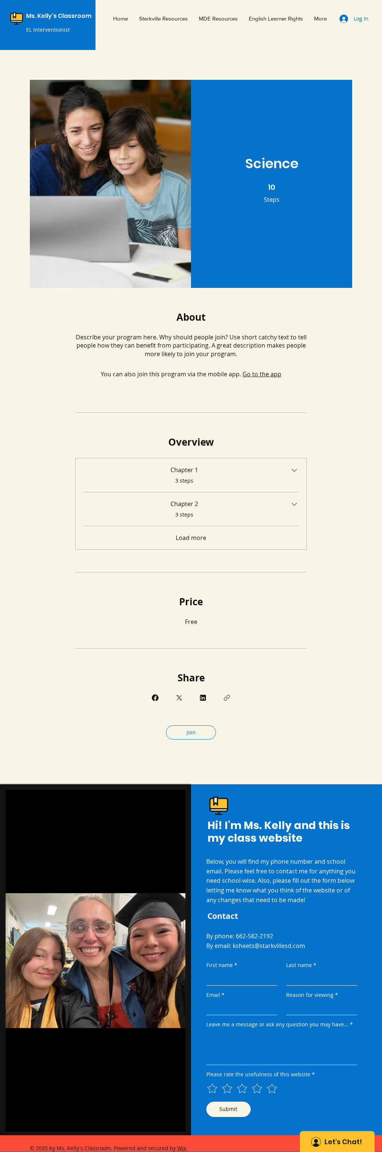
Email (215, 994)
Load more (191, 538)
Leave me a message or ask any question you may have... (279, 1024)
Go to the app (261, 374)
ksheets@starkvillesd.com (269, 946)
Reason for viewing (312, 994)
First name (221, 965)
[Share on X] (179, 697)
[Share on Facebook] (155, 697)
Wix (181, 1148)
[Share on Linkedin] (202, 697)
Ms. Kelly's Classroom (58, 16)
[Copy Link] (226, 697)
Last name (301, 965)
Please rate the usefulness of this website (260, 1074)
